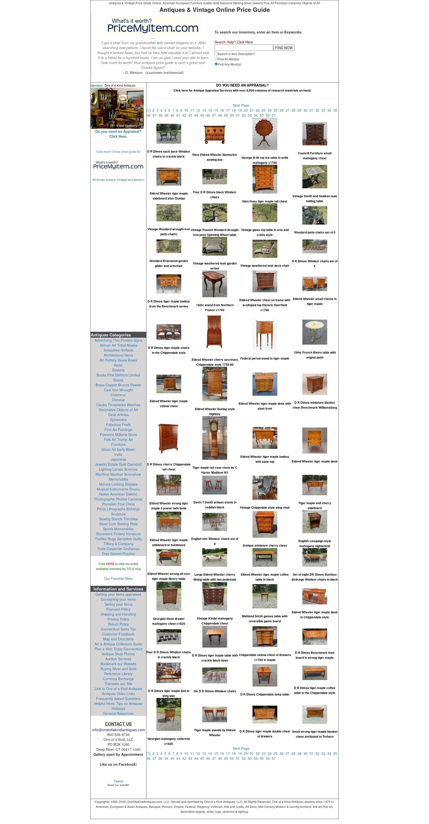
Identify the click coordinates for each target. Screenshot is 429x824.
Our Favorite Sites (118, 578)
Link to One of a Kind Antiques (118, 688)
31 (312, 110)
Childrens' (118, 394)
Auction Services (118, 658)
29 (300, 110)
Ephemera (118, 419)
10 (187, 110)
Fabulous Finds (118, 424)
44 (197, 115)
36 (149, 115)
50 (233, 115)
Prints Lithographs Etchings (118, 508)
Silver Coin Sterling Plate (118, 523)
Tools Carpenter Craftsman (118, 548)
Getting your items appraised (118, 594)
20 (247, 110)
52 (245, 115)
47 (215, 115)
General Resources (118, 713)
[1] (149, 110)
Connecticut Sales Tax (118, 628)
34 (330, 110)
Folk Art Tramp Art (118, 439)
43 (191, 115)
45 (203, 115)
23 (265, 110)
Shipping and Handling (118, 614)
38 (161, 115)
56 (269, 115)
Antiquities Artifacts (118, 350)
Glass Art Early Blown (118, 449)
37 (155, 115)
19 (241, 110)
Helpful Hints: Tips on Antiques (118, 703)
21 (253, 110)
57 (274, 115)
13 (205, 110)
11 (193, 110)
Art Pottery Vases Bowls (118, 360)
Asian (118, 365)
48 (221, 115)
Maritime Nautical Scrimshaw (118, 474)
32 (318, 110)
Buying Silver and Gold (118, 668)
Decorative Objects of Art (118, 409)
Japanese (118, 459)
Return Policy (118, 624)
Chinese (118, 399)
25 (277, 110)
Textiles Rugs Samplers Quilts (118, 538)
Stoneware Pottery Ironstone (118, 533)
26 (283, 110)
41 (179, 115)
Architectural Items (118, 355)
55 (263, 115)
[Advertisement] (118, 256)
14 (211, 110)
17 (229, 110)
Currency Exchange (118, 678)
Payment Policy (118, 609)
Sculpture (118, 513)
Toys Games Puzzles (118, 553)
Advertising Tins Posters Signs (118, 340)
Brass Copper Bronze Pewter (118, 384)
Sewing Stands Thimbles (118, 518)
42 (185, 115)
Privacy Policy (118, 619)
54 (257, 115)
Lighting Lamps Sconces (118, 469)
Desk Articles (118, 414)
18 (235, 110)
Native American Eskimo (118, 494)
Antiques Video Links (118, 693)
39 (167, 115)
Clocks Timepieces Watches (118, 404)
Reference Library (118, 673)
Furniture (118, 444)
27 (288, 110)
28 (294, 110)
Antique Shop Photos (118, 653)
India (118, 454)
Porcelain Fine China (118, 503)
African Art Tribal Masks (118, 345)
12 (199, 110)
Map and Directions (118, 638)
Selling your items (118, 604)
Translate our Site (118, 683)
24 (271, 110)
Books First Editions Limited (118, 374)
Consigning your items (118, 599)
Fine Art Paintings (118, 429)
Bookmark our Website (118, 663)
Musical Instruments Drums (118, 489)
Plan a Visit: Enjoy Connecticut (118, 648)
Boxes (118, 379)
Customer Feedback (118, 633)
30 (306, 110)
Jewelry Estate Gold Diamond (118, 464)
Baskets (118, 369)
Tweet (118, 781)
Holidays (118, 708)
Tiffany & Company (118, 543)
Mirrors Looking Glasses (118, 484)
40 (173, 115)
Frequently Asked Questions (118, 698)
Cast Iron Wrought (118, 389)
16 (223, 110)
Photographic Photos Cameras (118, 498)
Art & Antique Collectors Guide (118, 643)
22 (259, 110)
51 (239, 115)
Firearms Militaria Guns (118, 434)
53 (251, 115)
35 (335, 110)
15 (217, 110)
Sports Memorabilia (118, 528)
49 (227, 115)
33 (324, 110)
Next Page (241, 105)
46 (209, 115)
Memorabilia (118, 479)
